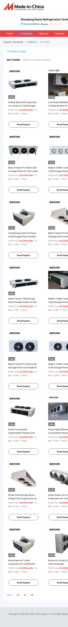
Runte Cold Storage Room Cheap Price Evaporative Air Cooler (22, 498)
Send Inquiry (23, 124)
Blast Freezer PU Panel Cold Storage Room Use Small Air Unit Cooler (22, 367)
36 (25, 594)
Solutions (59, 33)
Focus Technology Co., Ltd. (42, 614)
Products (27, 33)
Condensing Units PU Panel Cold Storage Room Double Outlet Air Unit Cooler (22, 236)
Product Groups (17, 51)
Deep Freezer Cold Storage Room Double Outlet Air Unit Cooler (22, 302)
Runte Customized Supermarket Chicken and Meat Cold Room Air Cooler (22, 433)
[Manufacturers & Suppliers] (24, 6)
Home (10, 33)
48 (32, 594)
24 (18, 595)
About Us (43, 33)
